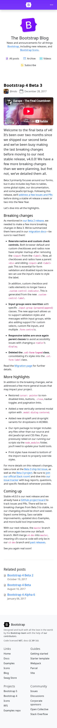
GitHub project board (33, 500)
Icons (7, 668)
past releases (37, 542)
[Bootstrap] (29, 5)
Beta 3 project (24, 472)
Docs (6, 658)
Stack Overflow (39, 714)
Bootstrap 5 (10, 691)
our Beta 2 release (33, 220)
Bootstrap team (18, 633)
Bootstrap (13, 46)
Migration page (23, 365)
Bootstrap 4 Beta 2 (20, 575)
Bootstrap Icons (29, 50)
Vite (32, 673)
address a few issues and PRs (36, 194)
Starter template (39, 658)
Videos (47, 58)
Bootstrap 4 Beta (19, 585)
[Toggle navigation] (51, 5)
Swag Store (10, 677)
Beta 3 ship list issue (35, 469)
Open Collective (39, 709)
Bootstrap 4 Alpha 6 (21, 595)
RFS (6, 705)
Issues (34, 691)
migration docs (37, 231)
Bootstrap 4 (10, 696)
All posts (14, 58)
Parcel (34, 668)
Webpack (35, 663)
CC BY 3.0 (33, 640)
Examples (9, 663)
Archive (31, 58)
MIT (20, 640)
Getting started (39, 653)
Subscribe (30, 65)
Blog (6, 673)
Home (7, 653)
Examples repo (12, 710)
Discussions (37, 696)
